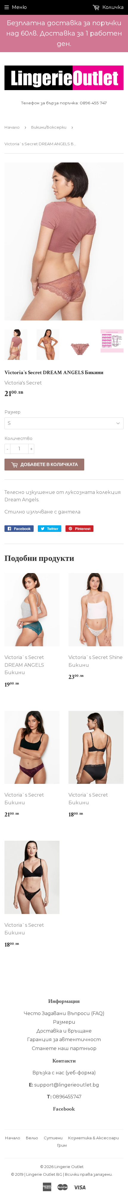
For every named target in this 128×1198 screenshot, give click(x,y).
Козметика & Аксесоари (93, 1137)
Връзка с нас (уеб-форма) (64, 1073)
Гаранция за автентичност (64, 1039)
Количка (112, 7)
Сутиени (53, 1137)
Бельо (32, 1137)
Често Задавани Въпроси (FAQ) (64, 1013)
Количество (18, 438)
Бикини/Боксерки (48, 127)
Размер (12, 412)
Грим (62, 1145)
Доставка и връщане (64, 1031)
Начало (12, 127)
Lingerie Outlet (69, 1166)
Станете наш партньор (64, 1048)
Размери (64, 1022)
